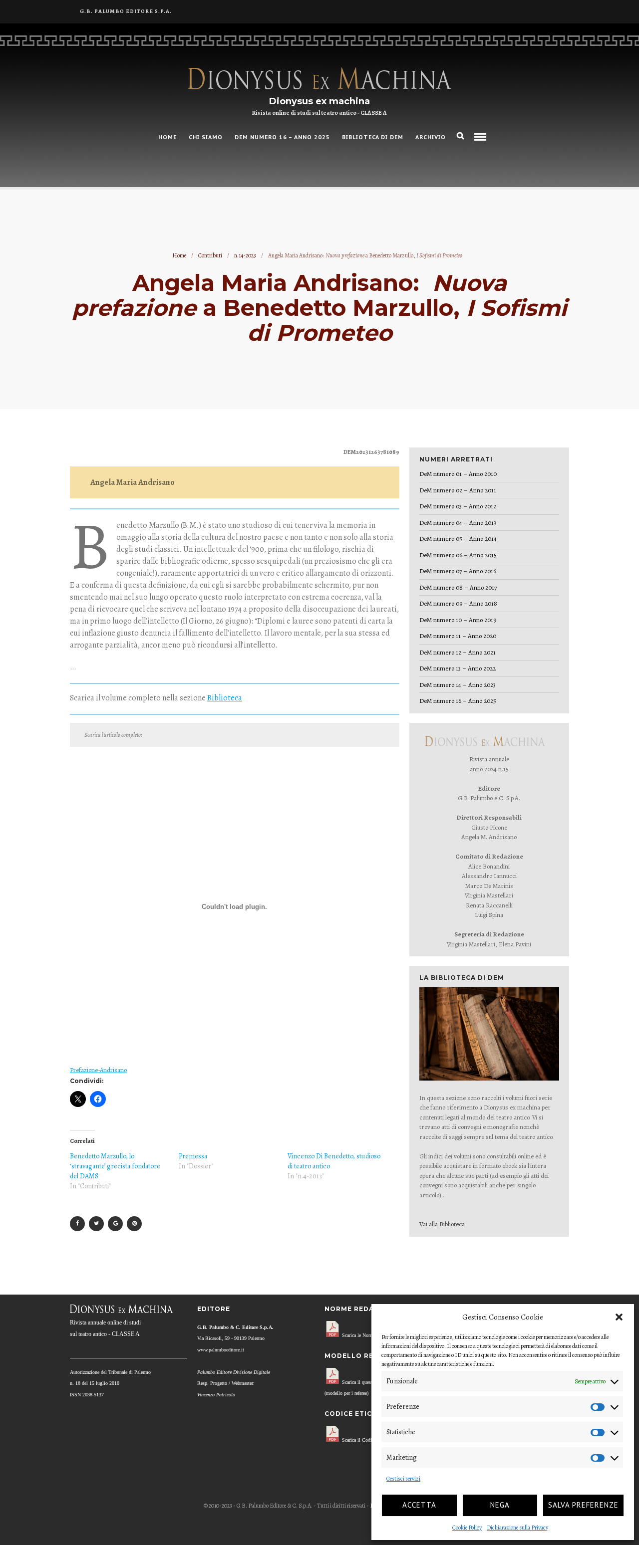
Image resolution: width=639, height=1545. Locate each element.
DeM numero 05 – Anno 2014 (458, 538)
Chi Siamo (206, 137)
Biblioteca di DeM (372, 137)
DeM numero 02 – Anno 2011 (457, 490)
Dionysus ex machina (319, 101)
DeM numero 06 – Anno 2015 (458, 555)
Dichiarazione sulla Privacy (517, 1528)
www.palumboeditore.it (220, 1349)
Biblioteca (224, 697)
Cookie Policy (467, 1528)
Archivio (430, 137)
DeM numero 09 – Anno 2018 (458, 603)
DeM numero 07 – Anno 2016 (457, 571)
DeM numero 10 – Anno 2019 (457, 620)
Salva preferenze (583, 1505)
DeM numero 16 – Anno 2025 (282, 137)
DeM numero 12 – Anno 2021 (457, 652)
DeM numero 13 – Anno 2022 (457, 668)
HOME (167, 137)
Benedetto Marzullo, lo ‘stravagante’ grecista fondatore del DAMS (115, 1166)
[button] (619, 1317)
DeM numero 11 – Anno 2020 (457, 636)
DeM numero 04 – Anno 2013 (457, 522)
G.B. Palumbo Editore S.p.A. (126, 11)
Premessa (193, 1156)
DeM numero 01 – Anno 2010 (458, 473)
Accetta (419, 1505)
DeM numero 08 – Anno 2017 (458, 587)
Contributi (210, 255)
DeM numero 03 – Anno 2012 (457, 506)
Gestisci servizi (403, 1479)
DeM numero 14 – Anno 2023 (457, 684)
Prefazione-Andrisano (98, 1070)
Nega (500, 1505)
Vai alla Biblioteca (442, 1224)
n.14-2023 (245, 255)
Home (179, 255)
